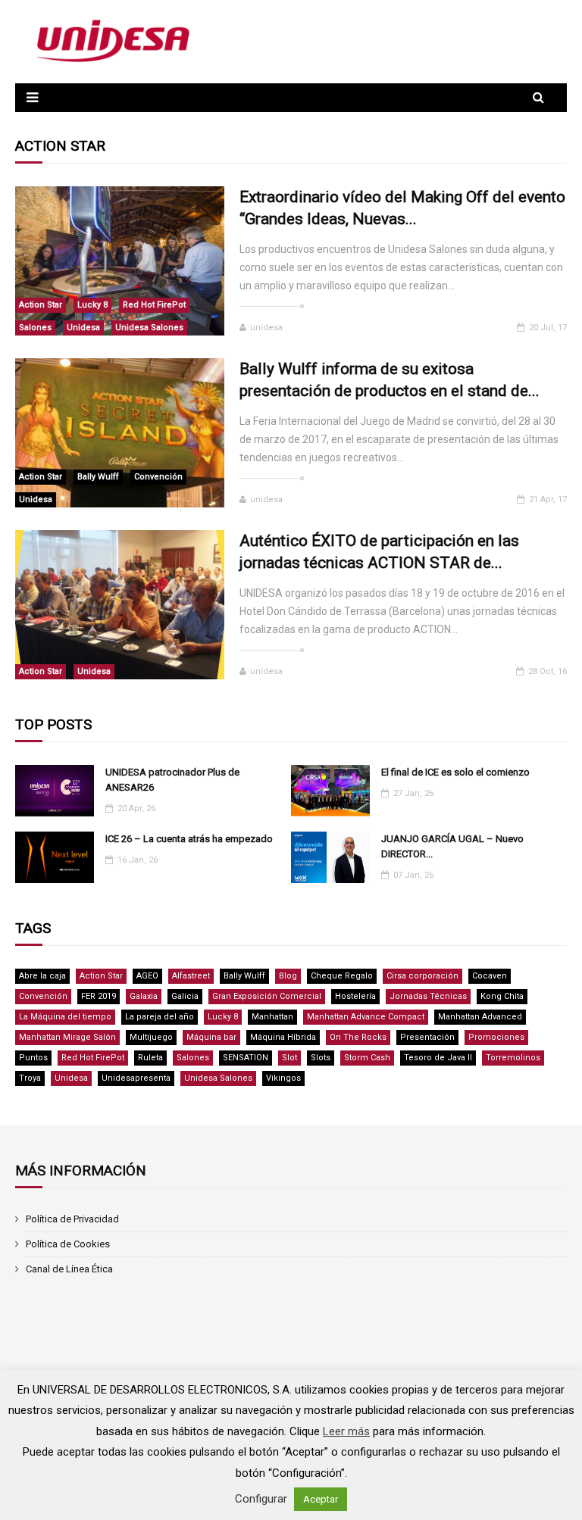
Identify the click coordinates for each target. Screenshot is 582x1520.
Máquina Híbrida (283, 1037)
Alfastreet (191, 976)
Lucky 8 (92, 305)
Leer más (346, 1431)
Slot (289, 1058)
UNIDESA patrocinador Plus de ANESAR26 (172, 779)
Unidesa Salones (149, 327)
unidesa (266, 327)
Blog (288, 976)
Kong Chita (502, 996)
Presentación (427, 1037)
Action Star (40, 305)
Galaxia (144, 996)
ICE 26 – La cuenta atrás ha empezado (189, 838)
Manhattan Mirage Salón (67, 1037)
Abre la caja (42, 976)
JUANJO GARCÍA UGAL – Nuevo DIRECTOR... (452, 846)
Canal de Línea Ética (69, 1269)
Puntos (33, 1058)
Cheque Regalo (342, 976)
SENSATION (245, 1058)
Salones (35, 327)
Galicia (185, 996)
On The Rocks (358, 1037)
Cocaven (489, 976)
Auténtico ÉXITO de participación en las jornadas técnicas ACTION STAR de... (379, 552)
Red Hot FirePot (154, 305)
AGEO (147, 976)
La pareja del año (159, 1017)
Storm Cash (367, 1058)
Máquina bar (211, 1037)
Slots (320, 1058)
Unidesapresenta (136, 1078)
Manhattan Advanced (480, 1017)
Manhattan (272, 1017)
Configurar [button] (261, 1499)
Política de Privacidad (72, 1219)
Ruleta (150, 1058)
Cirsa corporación (422, 976)
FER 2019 (98, 996)
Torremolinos (513, 1058)
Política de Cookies (68, 1244)
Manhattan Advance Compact (365, 1017)
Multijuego (151, 1037)
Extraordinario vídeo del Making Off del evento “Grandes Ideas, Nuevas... (402, 208)
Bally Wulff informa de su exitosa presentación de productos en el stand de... (389, 380)
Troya (30, 1078)
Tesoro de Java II (438, 1058)
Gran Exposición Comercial (266, 996)
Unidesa (83, 327)
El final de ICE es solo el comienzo (455, 772)
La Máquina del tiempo (65, 1017)
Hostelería (355, 996)
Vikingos (283, 1078)
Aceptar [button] (320, 1499)
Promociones (496, 1037)
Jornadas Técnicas (428, 996)
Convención (158, 477)
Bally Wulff (98, 477)
